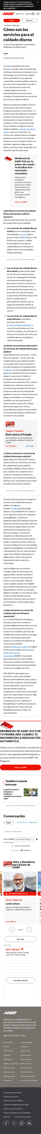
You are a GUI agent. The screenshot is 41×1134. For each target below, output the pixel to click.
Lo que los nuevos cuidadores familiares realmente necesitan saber (12, 794)
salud (8, 69)
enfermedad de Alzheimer (20, 325)
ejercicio (23, 234)
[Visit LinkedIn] (29, 1123)
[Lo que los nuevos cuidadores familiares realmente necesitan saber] (31, 794)
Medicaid (15, 508)
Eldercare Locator (19, 646)
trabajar (8, 370)
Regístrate (20, 14)
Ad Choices (6, 1117)
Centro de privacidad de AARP (12, 1092)
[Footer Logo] (20, 1012)
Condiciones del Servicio (10, 1097)
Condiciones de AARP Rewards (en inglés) (16, 1105)
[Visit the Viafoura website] (25, 850)
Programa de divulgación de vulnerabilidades (17, 1113)
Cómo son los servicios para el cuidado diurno (18, 34)
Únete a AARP (21, 202)
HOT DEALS (13, 949)
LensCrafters (13, 903)
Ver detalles (11, 446)
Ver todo (30, 446)
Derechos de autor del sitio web (13, 1109)
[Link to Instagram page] (22, 1123)
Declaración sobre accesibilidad (13, 1100)
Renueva (29, 20)
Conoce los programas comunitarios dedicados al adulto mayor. (19, 45)
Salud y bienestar (14, 900)
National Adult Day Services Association (18, 652)
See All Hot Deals (20, 980)
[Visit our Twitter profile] (14, 1123)
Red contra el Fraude (18, 434)
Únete (11, 20)
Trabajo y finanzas (14, 431)
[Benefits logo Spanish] (10, 426)
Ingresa (29, 14)
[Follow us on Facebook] (6, 1123)
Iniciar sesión (22, 822)
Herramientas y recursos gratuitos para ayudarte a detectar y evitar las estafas (19, 440)
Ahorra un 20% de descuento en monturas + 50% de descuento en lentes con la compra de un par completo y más (18, 908)
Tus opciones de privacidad (22, 1117)
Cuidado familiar (11, 25)
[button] (12, 929)
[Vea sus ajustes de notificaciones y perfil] (37, 839)
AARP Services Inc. (26, 1055)
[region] (20, 835)
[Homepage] (8, 13)
